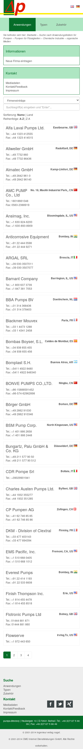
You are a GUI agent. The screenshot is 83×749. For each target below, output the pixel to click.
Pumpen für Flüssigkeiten (28, 38)
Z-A (28, 118)
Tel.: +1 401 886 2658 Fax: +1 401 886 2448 (40, 429)
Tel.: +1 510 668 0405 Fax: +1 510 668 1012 (40, 556)
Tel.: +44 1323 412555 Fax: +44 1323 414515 (40, 132)
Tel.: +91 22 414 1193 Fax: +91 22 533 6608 (40, 576)
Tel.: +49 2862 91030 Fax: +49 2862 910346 (40, 408)
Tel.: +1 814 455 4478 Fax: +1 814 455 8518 (40, 597)
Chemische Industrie (53, 38)
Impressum (12, 90)
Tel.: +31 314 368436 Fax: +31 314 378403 (40, 304)
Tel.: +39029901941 (40, 473)
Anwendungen (22, 24)
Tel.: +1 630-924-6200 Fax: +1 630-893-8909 (40, 220)
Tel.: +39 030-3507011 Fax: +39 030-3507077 (40, 262)
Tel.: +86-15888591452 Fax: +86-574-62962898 (40, 387)
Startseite (32, 35)
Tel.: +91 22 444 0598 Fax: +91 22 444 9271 (40, 241)
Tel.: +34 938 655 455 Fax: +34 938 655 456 (40, 345)
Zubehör (61, 24)
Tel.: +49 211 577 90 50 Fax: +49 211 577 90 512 (40, 452)
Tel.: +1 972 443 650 (40, 637)
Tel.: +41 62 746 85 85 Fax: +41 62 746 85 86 (40, 513)
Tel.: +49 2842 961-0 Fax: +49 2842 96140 (40, 174)
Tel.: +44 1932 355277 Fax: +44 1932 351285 (40, 493)
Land (30, 114)
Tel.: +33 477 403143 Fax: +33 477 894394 (40, 535)
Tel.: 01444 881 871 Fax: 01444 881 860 (40, 618)
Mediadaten (13, 83)
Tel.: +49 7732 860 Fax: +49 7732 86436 (40, 153)
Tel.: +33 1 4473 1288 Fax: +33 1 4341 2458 (40, 325)
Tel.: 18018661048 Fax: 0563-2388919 (40, 196)
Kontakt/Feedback (16, 86)
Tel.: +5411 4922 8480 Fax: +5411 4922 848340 (40, 366)
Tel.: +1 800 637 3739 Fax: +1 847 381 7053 (40, 283)
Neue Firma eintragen (19, 61)
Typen (43, 24)
